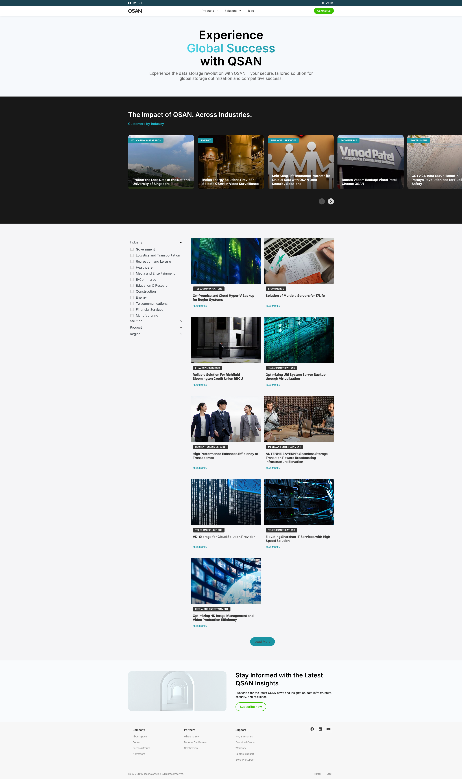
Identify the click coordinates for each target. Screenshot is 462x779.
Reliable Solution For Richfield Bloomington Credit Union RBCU (218, 376)
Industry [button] (136, 242)
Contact (137, 742)
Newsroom (139, 753)
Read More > (200, 306)
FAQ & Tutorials (244, 736)
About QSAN (140, 736)
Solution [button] (136, 321)
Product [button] (136, 327)
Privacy (317, 774)
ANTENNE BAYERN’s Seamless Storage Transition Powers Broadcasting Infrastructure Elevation (297, 458)
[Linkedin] (320, 729)
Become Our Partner (195, 742)
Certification (191, 748)
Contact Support (245, 753)
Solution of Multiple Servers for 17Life (295, 296)
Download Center (245, 742)
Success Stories (141, 748)
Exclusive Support (245, 759)
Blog (251, 10)
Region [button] (135, 334)
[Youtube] (328, 729)
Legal (329, 774)
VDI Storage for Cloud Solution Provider (224, 537)
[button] (321, 201)
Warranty (241, 748)
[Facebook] (312, 729)
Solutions (231, 10)
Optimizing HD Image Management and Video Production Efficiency (223, 618)
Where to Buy (191, 736)
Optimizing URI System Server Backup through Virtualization (296, 376)
